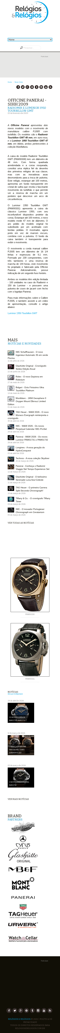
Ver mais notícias (18, 799)
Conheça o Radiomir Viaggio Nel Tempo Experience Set (17, 750)
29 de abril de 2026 (16, 432)
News (16, 82)
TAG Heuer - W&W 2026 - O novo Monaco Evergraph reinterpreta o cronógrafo (28, 415)
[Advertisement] (30, 69)
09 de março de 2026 (17, 504)
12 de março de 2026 (17, 472)
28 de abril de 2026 (16, 442)
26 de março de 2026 (25, 461)
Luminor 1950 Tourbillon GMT (22, 313)
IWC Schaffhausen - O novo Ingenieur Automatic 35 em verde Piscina (28, 355)
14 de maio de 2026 (16, 393)
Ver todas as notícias (21, 523)
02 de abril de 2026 (16, 453)
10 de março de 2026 (17, 493)
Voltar (21, 82)
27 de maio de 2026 (16, 382)
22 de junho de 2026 (16, 372)
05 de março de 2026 (17, 515)
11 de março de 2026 (16, 483)
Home (10, 82)
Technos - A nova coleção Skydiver (32, 458)
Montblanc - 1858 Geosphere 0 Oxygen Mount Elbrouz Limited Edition (27, 401)
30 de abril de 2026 (16, 421)
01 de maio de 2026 (16, 407)
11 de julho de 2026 (16, 361)
